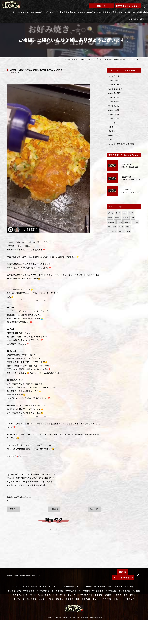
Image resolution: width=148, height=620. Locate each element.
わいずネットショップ (127, 5)
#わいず (53, 529)
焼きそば (111, 131)
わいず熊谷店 (113, 80)
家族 (110, 139)
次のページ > (94, 509)
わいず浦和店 (113, 97)
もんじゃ (10, 500)
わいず (131, 213)
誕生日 (128, 227)
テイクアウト (112, 231)
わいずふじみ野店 (115, 89)
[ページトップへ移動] (139, 574)
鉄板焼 (110, 217)
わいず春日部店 (114, 84)
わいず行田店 (113, 114)
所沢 (124, 213)
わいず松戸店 (113, 118)
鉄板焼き (111, 135)
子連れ (119, 222)
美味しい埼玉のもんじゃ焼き (20, 497)
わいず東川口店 (114, 93)
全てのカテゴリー (115, 76)
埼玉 (132, 217)
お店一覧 (101, 5)
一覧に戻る (54, 509)
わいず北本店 (113, 110)
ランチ (111, 127)
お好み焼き (111, 222)
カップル (136, 222)
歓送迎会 (127, 222)
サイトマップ (128, 599)
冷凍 (128, 231)
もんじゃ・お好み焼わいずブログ (121, 144)
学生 (109, 227)
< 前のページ (13, 509)
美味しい (121, 231)
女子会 (121, 227)
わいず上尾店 (113, 101)
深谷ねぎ (126, 217)
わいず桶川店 (113, 105)
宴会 (114, 227)
